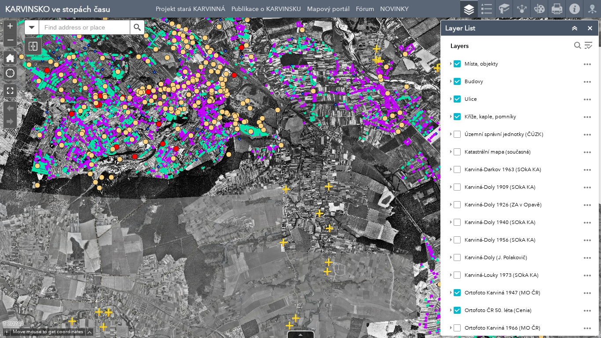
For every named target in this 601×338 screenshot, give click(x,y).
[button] (33, 46)
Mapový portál (328, 9)
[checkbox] (457, 63)
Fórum (365, 9)
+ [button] (10, 26)
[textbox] (84, 27)
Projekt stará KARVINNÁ (190, 9)
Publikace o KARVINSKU (266, 9)
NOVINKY (394, 9)
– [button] (10, 39)
